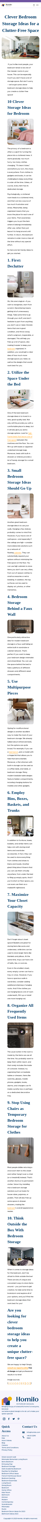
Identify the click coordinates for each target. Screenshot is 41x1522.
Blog (3, 1443)
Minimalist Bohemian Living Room (14, 1459)
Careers (5, 1445)
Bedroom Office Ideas (10, 1474)
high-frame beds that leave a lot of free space (19, 436)
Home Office (7, 1490)
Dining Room (6, 1485)
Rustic (4, 1509)
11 (27, 1383)
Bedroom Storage (8, 1466)
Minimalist (5, 1507)
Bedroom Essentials (9, 1481)
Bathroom (6, 1495)
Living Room (6, 1483)
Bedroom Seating (8, 1478)
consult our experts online (17, 1368)
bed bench (13, 752)
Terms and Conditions (10, 1448)
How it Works (7, 1440)
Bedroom (5, 1488)
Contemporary (7, 1502)
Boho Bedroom (7, 1462)
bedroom (11, 349)
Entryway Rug (7, 1464)
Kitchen (5, 1497)
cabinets (17, 553)
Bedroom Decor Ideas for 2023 (13, 1511)
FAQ (3, 1438)
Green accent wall (9, 1457)
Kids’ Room (6, 1492)
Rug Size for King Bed (10, 1471)
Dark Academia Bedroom (11, 1469)
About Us (5, 1436)
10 (25, 1383)
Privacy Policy (7, 1450)
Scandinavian (7, 1504)
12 (30, 1383)
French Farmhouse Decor (11, 1476)
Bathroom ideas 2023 (10, 1514)
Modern (5, 1500)
